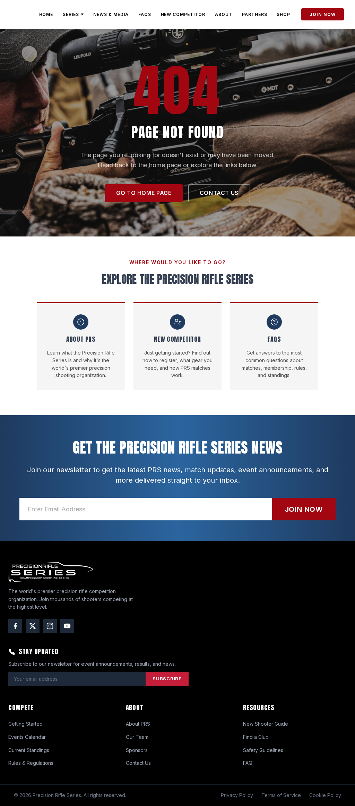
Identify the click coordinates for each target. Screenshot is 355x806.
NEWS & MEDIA (111, 14)
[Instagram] (50, 626)
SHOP (283, 14)
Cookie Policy (325, 795)
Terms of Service (281, 795)
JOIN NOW (323, 14)
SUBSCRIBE (167, 678)
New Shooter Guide (265, 724)
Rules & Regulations (30, 763)
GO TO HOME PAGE (144, 192)
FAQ (247, 763)
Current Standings (28, 750)
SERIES (71, 14)
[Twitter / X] (33, 626)
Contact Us (138, 763)
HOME (46, 14)
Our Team (137, 737)
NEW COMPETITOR (183, 14)
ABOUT (223, 14)
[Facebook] (15, 626)
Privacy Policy (237, 795)
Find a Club (256, 737)
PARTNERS (254, 14)
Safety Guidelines (263, 750)
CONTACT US (219, 192)
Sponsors (137, 750)
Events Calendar (27, 737)
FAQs (144, 14)
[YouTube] (67, 626)
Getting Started (25, 724)
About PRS (138, 724)
